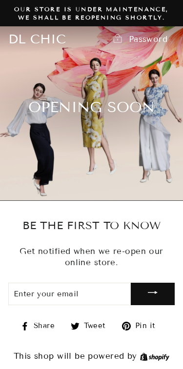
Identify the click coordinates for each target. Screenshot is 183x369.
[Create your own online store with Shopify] (154, 356)
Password (148, 39)
